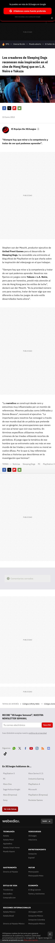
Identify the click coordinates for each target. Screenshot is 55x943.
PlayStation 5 (9, 773)
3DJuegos (32, 836)
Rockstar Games (35, 800)
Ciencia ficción (19, 44)
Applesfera (7, 843)
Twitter (9, 108)
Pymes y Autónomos (36, 894)
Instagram (37, 748)
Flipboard (14, 108)
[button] (25, 129)
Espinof (31, 858)
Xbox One (7, 784)
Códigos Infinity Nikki (31, 704)
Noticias (16, 464)
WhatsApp (14, 748)
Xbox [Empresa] (10, 795)
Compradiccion (9, 897)
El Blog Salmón (34, 890)
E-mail (19, 108)
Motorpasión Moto (35, 876)
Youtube (31, 748)
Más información (31, 940)
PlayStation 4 (34, 784)
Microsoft (32, 789)
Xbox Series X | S (35, 773)
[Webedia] (11, 822)
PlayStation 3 (49, 464)
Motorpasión (33, 872)
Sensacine (32, 854)
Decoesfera (7, 894)
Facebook (4, 108)
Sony (5, 800)
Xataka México (9, 912)
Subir (44, 821)
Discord (48, 748)
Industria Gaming (36, 778)
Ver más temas (10, 809)
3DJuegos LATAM (35, 912)
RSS (42, 748)
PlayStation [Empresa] (38, 795)
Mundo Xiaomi (9, 851)
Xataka (6, 836)
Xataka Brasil (8, 916)
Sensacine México (35, 916)
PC (39, 464)
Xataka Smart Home (11, 847)
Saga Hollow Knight (11, 789)
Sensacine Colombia (36, 920)
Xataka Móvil (8, 840)
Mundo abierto (35, 44)
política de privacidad (38, 733)
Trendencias (8, 890)
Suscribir (47, 725)
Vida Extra (32, 840)
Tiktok (5, 753)
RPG (7, 44)
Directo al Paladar (10, 872)
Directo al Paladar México (13, 923)
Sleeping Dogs (29, 464)
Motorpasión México (36, 923)
